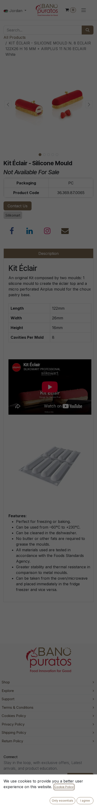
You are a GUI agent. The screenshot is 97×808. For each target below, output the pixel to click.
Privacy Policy (13, 724)
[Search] (87, 30)
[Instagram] (47, 231)
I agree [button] (85, 800)
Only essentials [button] (62, 800)
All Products (15, 37)
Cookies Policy (14, 715)
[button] (8, 104)
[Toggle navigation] (83, 10)
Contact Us (18, 206)
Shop (6, 682)
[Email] (65, 231)
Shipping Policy (14, 732)
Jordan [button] (16, 10)
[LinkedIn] (29, 231)
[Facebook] (11, 231)
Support (8, 699)
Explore (8, 690)
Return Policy (12, 741)
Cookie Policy (64, 787)
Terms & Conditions (17, 707)
